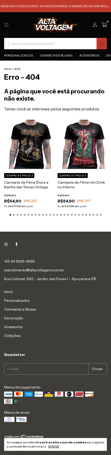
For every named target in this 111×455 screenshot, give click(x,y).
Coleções (12, 335)
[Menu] (6, 25)
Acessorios (13, 326)
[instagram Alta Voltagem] (6, 244)
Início (7, 69)
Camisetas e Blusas (56, 55)
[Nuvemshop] (24, 438)
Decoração (13, 318)
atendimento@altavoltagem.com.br (34, 270)
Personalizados (18, 55)
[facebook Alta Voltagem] (16, 244)
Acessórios (89, 55)
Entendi (53, 446)
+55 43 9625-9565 (19, 261)
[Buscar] (102, 43)
